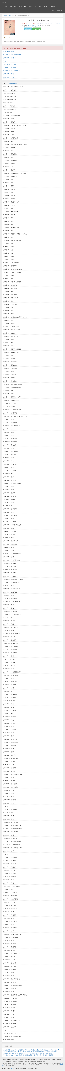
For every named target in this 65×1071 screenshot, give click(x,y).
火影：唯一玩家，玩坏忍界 (46, 1055)
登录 (53, 10)
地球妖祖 (5, 1053)
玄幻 (10, 15)
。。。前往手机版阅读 (11, 83)
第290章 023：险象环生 (9, 67)
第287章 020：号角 (8, 77)
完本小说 (53, 6)
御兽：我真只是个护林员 (46, 1053)
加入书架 (37, 29)
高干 (30, 6)
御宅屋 (12, 1068)
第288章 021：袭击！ (9, 74)
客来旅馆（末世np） (8, 1055)
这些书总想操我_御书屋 (9, 1051)
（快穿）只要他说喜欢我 (23, 1051)
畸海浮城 (35, 1055)
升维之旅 (48, 1051)
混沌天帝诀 (54, 1051)
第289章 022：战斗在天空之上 (11, 70)
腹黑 (20, 6)
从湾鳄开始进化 (34, 1053)
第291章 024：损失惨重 (9, 64)
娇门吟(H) (21, 1050)
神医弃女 (11, 1053)
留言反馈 (8, 37)
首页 (6, 15)
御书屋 (4, 2)
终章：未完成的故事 (33, 26)
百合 (35, 6)
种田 (25, 6)
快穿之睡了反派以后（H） (22, 1053)
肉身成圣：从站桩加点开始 (32, 1050)
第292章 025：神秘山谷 (9, 58)
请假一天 (5, 61)
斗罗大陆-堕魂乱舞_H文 (46, 1050)
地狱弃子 (56, 1050)
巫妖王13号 (26, 23)
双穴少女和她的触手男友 (37, 1051)
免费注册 (59, 10)
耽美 (6, 6)
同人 (15, 6)
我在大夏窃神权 (19, 1055)
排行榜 (45, 6)
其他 (40, 6)
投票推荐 (28, 29)
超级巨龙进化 (28, 1055)
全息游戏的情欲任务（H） (10, 1050)
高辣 (10, 6)
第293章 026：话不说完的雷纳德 (12, 54)
